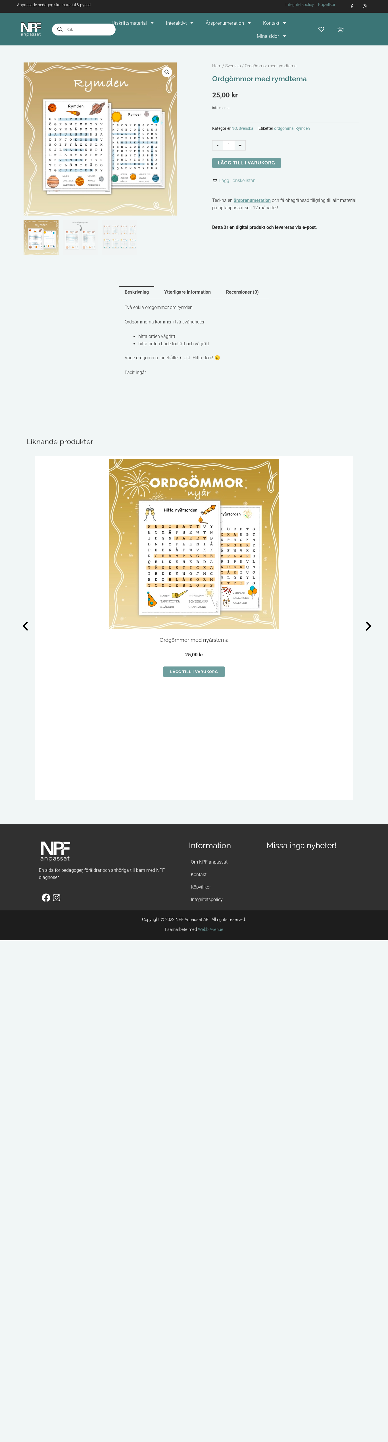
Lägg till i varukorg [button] (194, 672)
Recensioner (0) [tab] (242, 292)
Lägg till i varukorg (246, 163)
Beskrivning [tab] (137, 292)
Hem (216, 65)
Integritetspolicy (299, 4)
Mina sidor (268, 36)
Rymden (302, 128)
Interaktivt (176, 23)
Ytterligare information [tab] (187, 292)
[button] (167, 72)
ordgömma (284, 128)
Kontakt (271, 23)
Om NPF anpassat (209, 862)
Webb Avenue (210, 929)
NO (234, 128)
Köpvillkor (326, 4)
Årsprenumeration (225, 23)
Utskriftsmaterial (129, 23)
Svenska (233, 65)
